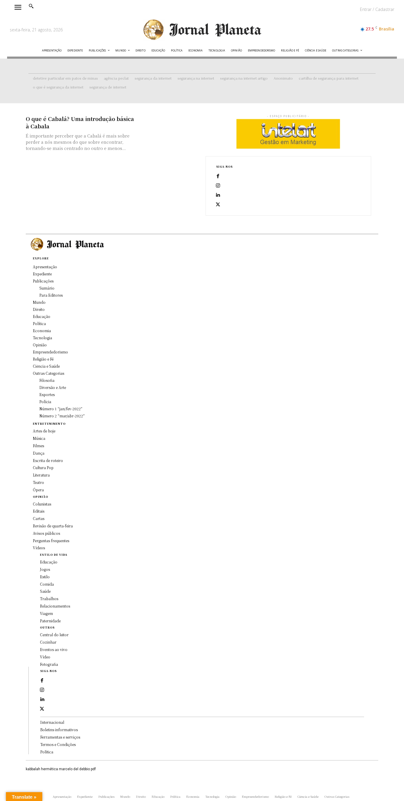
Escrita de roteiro (48, 460)
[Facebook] (218, 176)
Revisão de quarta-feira (53, 525)
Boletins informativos (59, 729)
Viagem (46, 613)
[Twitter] (218, 204)
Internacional (52, 722)
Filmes (38, 445)
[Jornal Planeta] (202, 30)
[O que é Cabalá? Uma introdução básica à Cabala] (168, 130)
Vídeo (45, 656)
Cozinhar (48, 642)
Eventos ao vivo (53, 649)
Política (46, 751)
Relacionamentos (55, 605)
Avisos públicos (46, 533)
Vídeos (39, 547)
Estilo (45, 576)
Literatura (41, 474)
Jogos (45, 569)
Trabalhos (49, 598)
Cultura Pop (43, 467)
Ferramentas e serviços (60, 736)
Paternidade (50, 620)
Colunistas (42, 503)
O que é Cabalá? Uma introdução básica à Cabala (80, 122)
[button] (31, 6)
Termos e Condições (58, 744)
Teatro (38, 482)
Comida (47, 584)
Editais (38, 510)
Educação (48, 561)
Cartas (38, 518)
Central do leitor (54, 634)
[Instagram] (218, 185)
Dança (38, 453)
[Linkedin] (218, 195)
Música (39, 438)
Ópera (38, 489)
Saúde (45, 591)
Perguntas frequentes (51, 540)
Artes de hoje (44, 430)
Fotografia (49, 664)
